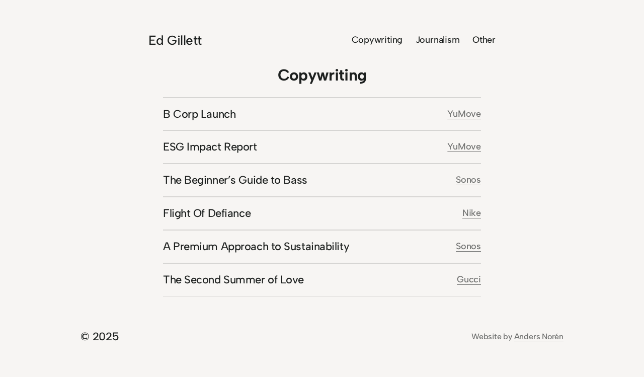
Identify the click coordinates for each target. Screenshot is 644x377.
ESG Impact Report (210, 147)
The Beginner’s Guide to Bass (235, 180)
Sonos (468, 179)
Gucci (469, 279)
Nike (471, 212)
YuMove (464, 113)
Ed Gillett (175, 40)
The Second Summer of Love (233, 279)
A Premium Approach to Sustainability (256, 246)
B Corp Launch (199, 114)
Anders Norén (539, 336)
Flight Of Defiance (207, 213)
